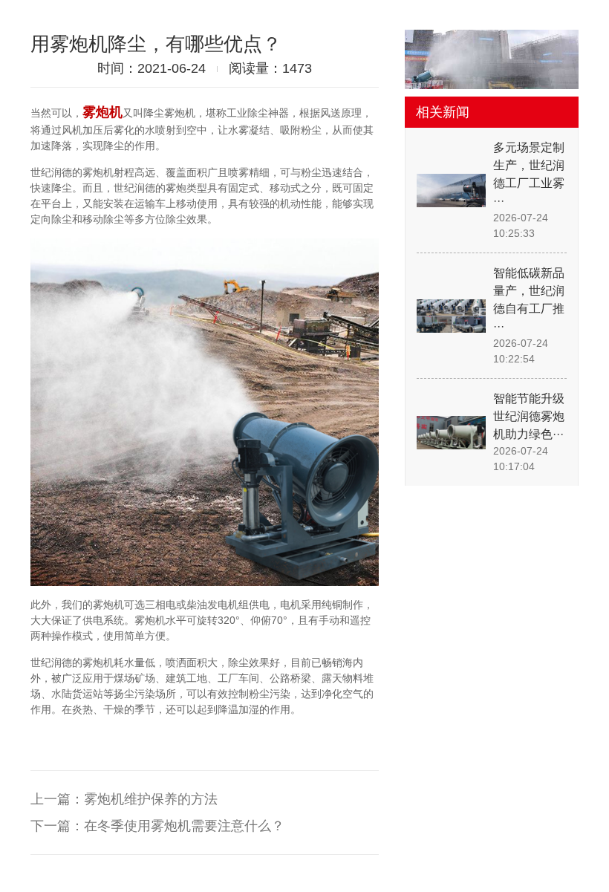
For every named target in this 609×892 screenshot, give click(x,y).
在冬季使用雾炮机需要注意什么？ (184, 825)
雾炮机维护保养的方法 (151, 799)
